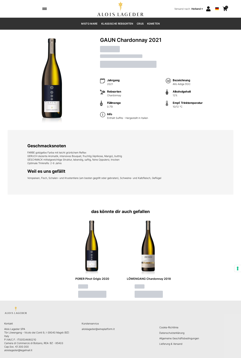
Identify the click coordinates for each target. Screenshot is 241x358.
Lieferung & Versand (170, 343)
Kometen (153, 23)
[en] (217, 4)
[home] (120, 9)
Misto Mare (89, 23)
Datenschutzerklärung (171, 332)
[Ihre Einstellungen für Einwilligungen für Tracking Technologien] (237, 268)
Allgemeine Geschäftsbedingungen (179, 338)
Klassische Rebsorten (117, 23)
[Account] (208, 8)
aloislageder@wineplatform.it (98, 328)
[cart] (224, 8)
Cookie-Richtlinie (168, 327)
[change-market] (189, 9)
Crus (140, 23)
